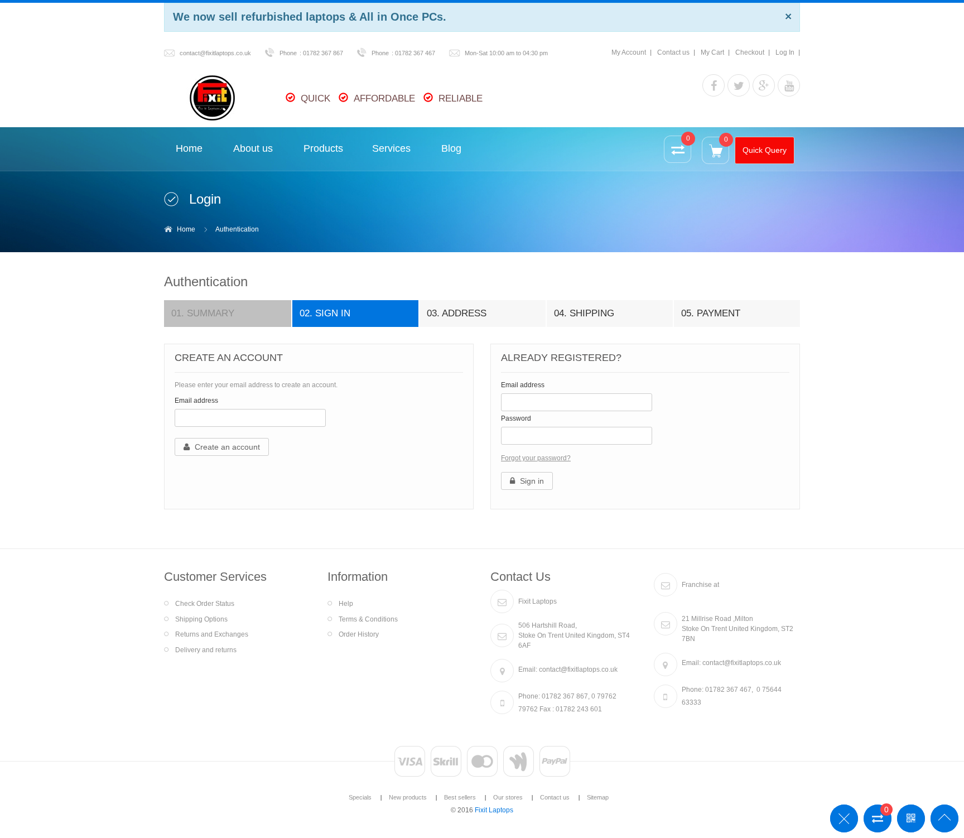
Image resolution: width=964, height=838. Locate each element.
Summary (202, 313)
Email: (527, 669)
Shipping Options (201, 619)
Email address (196, 400)
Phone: (529, 696)
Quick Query (765, 150)
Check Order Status (204, 604)
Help (346, 604)
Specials (360, 797)
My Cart (712, 52)
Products (323, 148)
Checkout (749, 52)
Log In (784, 52)
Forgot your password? (536, 458)
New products (408, 797)
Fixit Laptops (494, 810)
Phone (288, 53)
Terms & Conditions (368, 619)
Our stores (508, 797)
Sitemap (598, 797)
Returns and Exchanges (211, 634)
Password (516, 418)
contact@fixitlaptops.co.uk (215, 53)
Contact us (673, 52)
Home (186, 229)
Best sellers (460, 797)
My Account (628, 52)
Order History (359, 634)
